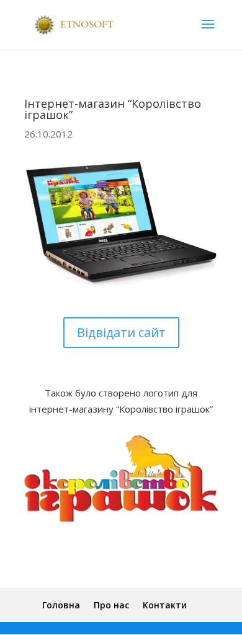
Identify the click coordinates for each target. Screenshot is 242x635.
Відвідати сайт (121, 332)
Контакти (165, 605)
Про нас (111, 605)
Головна (61, 605)
